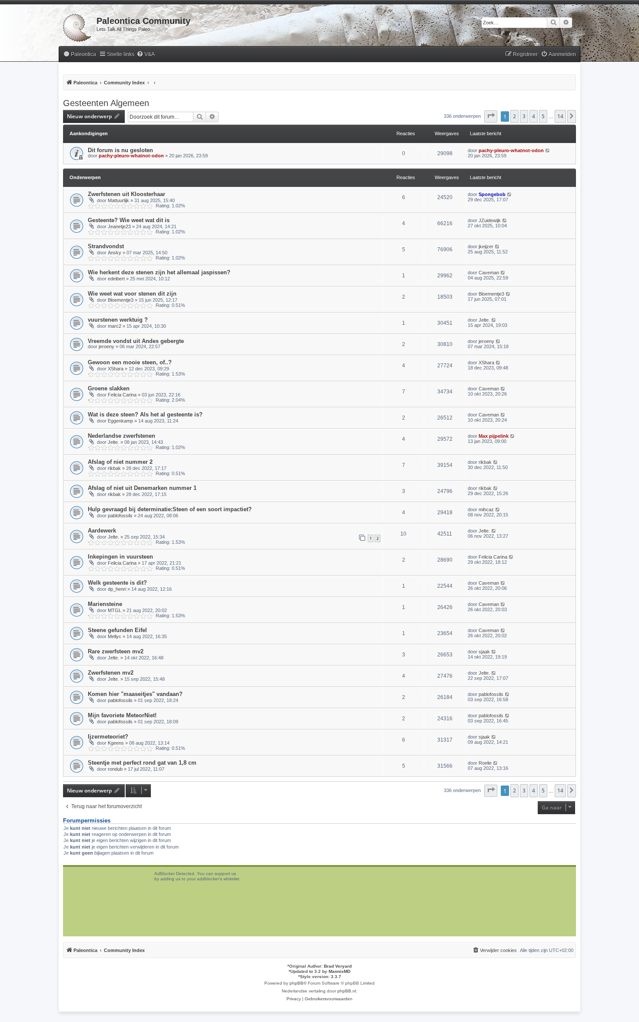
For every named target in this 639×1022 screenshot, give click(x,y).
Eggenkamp (120, 420)
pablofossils (120, 515)
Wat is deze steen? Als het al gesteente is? (145, 414)
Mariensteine (105, 604)
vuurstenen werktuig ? (118, 319)
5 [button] (543, 116)
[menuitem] (79, 54)
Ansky (114, 252)
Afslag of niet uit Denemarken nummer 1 (142, 488)
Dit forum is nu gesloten (120, 150)
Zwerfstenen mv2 (110, 672)
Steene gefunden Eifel (117, 630)
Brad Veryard (338, 966)
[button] (490, 116)
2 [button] (514, 116)
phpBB (296, 983)
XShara (115, 368)
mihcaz (486, 509)
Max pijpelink (494, 436)
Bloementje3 (120, 300)
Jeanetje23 (119, 226)
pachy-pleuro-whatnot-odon (131, 155)
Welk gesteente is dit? (117, 582)
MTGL (114, 610)
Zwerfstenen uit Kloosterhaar (126, 194)
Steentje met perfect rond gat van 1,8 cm (142, 762)
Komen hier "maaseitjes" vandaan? (135, 694)
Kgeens (116, 743)
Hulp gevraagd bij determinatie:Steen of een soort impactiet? (170, 509)
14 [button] (560, 116)
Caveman (489, 272)
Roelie (485, 763)
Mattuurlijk (118, 200)
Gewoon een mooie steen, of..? (130, 362)
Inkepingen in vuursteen (120, 556)
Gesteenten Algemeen (106, 103)
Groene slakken (109, 388)
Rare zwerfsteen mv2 (115, 651)
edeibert (116, 278)
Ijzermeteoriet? (108, 736)
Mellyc (114, 636)
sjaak (484, 651)
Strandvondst (106, 246)
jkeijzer (486, 246)
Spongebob (492, 194)
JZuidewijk (490, 220)
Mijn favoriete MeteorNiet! (122, 715)
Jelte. (484, 320)
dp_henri (117, 589)
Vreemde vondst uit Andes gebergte (136, 341)
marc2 (114, 326)
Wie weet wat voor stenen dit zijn (132, 293)
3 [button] (524, 116)
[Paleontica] (78, 26)
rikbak (114, 468)
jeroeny (106, 346)
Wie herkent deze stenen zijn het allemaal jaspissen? (159, 272)
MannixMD (339, 971)
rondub (115, 769)
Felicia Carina (122, 394)
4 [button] (533, 116)
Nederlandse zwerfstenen (121, 436)
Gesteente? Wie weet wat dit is (129, 220)
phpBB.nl (346, 991)
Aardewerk (102, 530)
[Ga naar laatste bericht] (548, 150)
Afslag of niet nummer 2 (120, 462)
